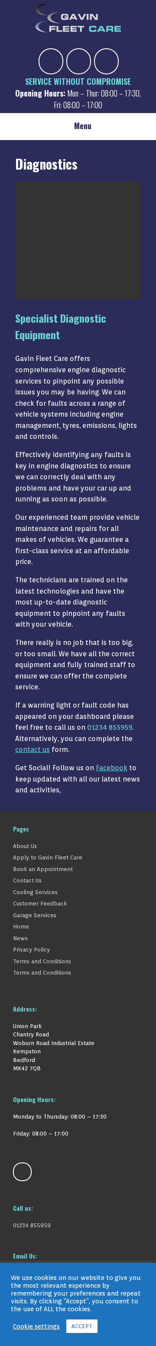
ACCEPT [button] (82, 1326)
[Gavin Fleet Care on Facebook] (51, 61)
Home (21, 926)
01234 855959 (109, 727)
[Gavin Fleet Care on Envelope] (78, 61)
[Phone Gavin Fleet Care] (106, 61)
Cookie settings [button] (36, 1326)
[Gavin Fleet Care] (78, 18)
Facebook (111, 768)
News (20, 938)
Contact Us (27, 880)
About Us (25, 846)
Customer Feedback (40, 903)
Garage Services (34, 915)
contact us (32, 749)
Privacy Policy (31, 949)
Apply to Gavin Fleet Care (47, 857)
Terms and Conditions (42, 961)
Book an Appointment (43, 869)
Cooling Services (35, 892)
